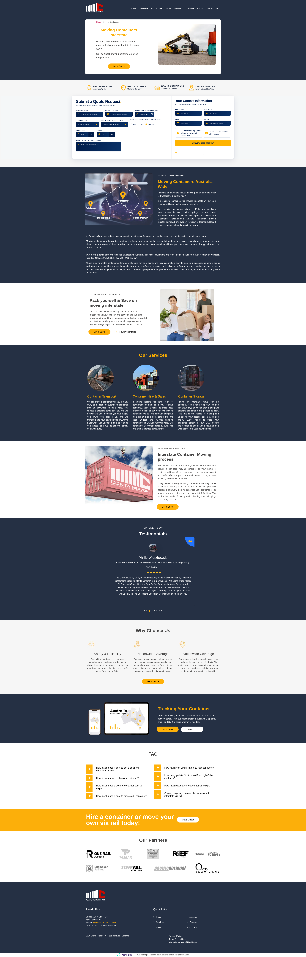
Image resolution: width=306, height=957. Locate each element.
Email (177, 119)
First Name (179, 109)
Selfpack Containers (173, 8)
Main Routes (156, 8)
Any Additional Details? (88, 140)
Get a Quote (213, 8)
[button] (144, 610)
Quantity (100, 130)
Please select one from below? (112, 120)
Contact (200, 8)
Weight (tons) (81, 130)
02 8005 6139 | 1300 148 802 (105, 923)
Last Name (208, 109)
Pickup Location (82, 110)
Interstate (190, 8)
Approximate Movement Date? (146, 110)
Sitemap (125, 936)
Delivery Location (111, 110)
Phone (206, 119)
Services (143, 8)
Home (133, 8)
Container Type (81, 120)
